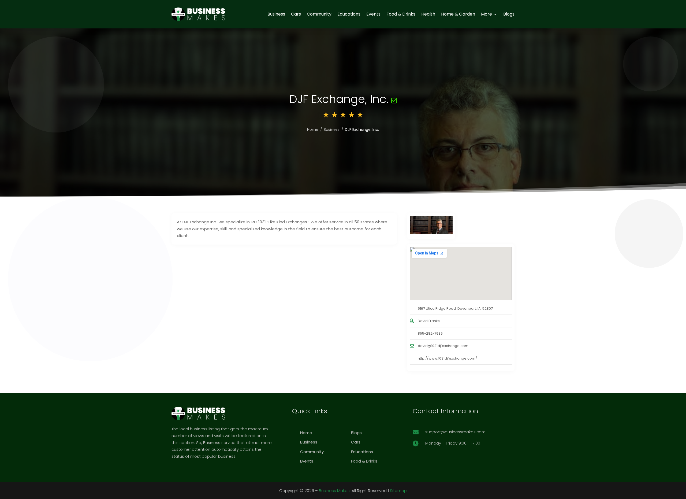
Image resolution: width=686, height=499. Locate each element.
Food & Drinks (400, 14)
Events (373, 14)
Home (312, 129)
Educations (348, 14)
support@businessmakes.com (455, 432)
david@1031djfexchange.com (443, 345)
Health (428, 14)
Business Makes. (335, 490)
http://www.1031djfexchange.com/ (447, 358)
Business (276, 14)
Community (319, 14)
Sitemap (398, 490)
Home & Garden (458, 14)
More (486, 14)
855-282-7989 (430, 333)
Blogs (508, 14)
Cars (296, 14)
